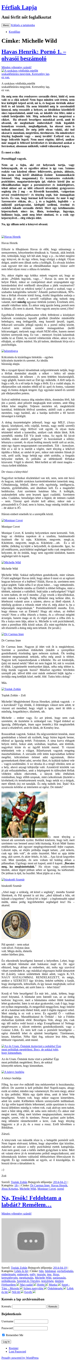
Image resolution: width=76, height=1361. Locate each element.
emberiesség (8, 1274)
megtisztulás (26, 1277)
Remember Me (14, 1335)
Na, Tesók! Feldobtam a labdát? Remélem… (31, 1201)
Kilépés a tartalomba (23, 25)
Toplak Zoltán (19, 1182)
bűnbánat (50, 1271)
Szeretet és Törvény (28, 1281)
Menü (6, 25)
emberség (22, 1274)
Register (13, 1348)
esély (32, 1274)
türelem (59, 1281)
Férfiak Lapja (19, 7)
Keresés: (6, 1306)
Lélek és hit (21, 1271)
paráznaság (59, 1277)
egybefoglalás (65, 1271)
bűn (41, 1271)
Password (7, 1328)
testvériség (47, 1281)
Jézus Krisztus (9, 1188)
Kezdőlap (14, 31)
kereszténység (9, 1277)
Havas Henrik (59, 1185)
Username (7, 1321)
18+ (16, 1185)
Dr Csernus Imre (40, 1185)
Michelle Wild (28, 1188)
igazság (41, 1274)
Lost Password (17, 1351)
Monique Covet (46, 1188)
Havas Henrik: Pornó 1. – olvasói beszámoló (33, 55)
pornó (60, 1188)
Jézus (56, 1274)
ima (49, 1274)
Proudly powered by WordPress (20, 1357)
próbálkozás (8, 1281)
